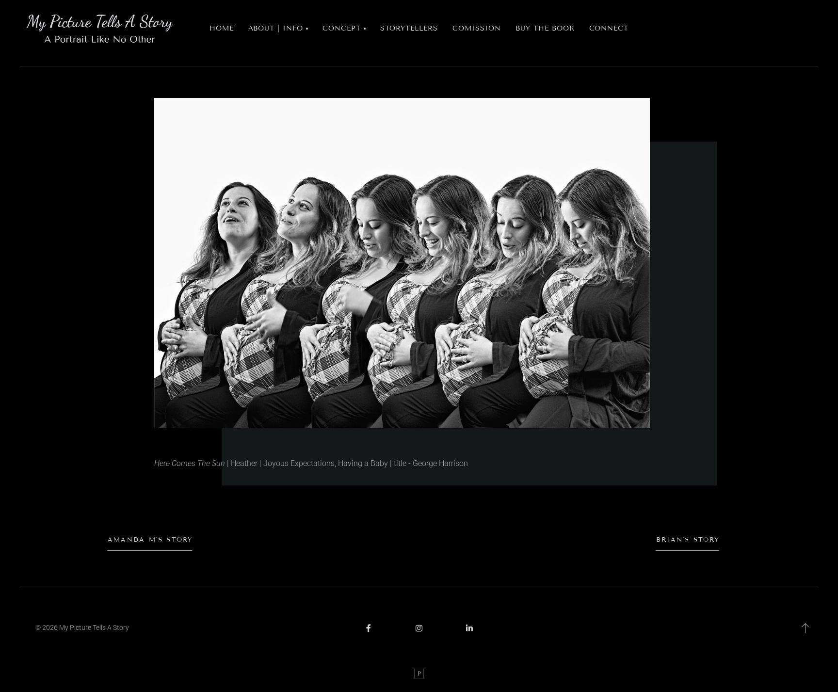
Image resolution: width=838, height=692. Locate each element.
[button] (278, 28)
